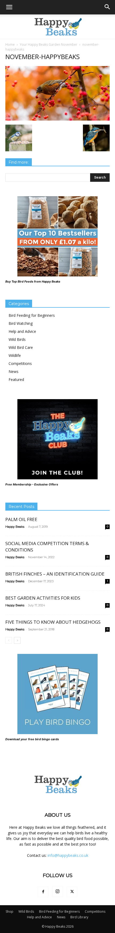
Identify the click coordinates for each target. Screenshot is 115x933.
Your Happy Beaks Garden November (48, 44)
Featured (16, 379)
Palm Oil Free (21, 519)
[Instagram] (57, 891)
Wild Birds (17, 339)
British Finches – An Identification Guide (55, 574)
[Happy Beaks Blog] (57, 27)
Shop (9, 911)
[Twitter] (72, 891)
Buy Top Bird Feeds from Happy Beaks (32, 281)
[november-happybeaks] (57, 119)
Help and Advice (22, 331)
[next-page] (17, 640)
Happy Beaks (14, 527)
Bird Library (79, 917)
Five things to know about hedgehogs (53, 622)
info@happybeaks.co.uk (68, 855)
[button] (9, 7)
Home (10, 44)
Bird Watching (21, 323)
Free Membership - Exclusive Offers (31, 484)
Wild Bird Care (21, 347)
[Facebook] (43, 891)
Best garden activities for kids (42, 598)
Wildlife (15, 355)
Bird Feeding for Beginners (32, 315)
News (13, 371)
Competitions (20, 363)
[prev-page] (8, 640)
